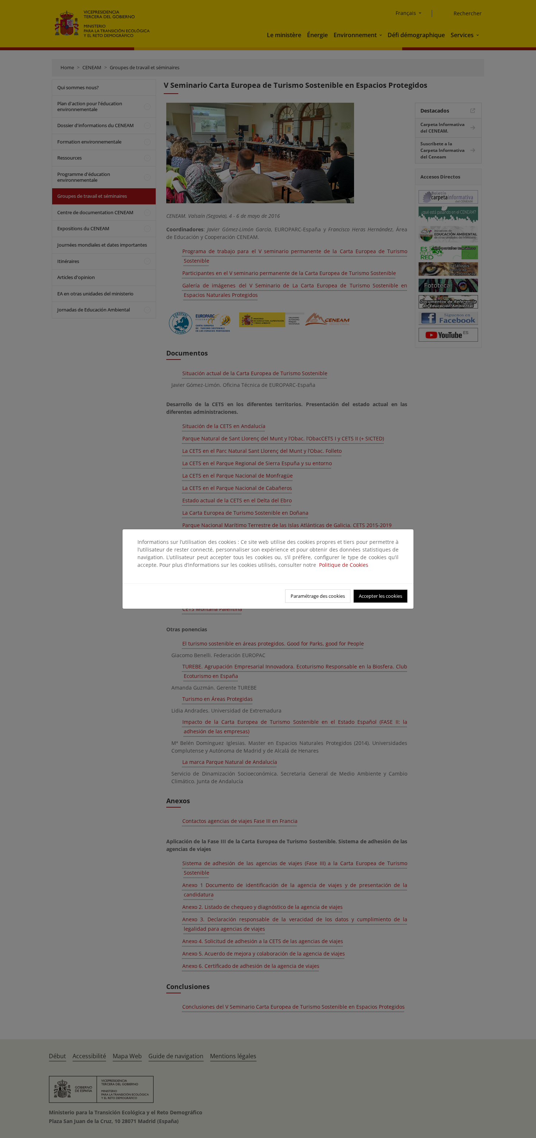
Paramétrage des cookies (318, 596)
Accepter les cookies (380, 596)
